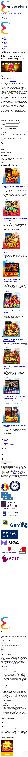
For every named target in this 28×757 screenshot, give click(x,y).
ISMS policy (3, 463)
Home (4, 36)
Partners (5, 42)
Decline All (3, 718)
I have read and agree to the (12, 138)
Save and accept (10, 718)
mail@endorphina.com (8, 450)
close (2, 648)
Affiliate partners (10, 444)
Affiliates (5, 39)
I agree (2, 162)
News (4, 43)
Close (2, 651)
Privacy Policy (18, 138)
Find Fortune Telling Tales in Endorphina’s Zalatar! (11, 280)
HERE (4, 113)
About (4, 37)
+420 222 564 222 (12, 13)
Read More (6, 199)
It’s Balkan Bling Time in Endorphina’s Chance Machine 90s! (15, 397)
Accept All (3, 737)
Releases (5, 51)
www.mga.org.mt (5, 477)
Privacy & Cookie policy (6, 462)
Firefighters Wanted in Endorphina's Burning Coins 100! (14, 340)
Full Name (3, 122)
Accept (6, 669)
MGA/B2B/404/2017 (17, 473)
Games (5, 38)
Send (2, 140)
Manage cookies (10, 737)
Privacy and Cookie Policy (14, 663)
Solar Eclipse (13, 81)
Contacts (5, 46)
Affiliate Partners (10, 41)
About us (5, 439)
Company (3, 125)
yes (2, 643)
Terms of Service (13, 136)
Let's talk (19, 13)
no (4, 643)
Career (4, 45)
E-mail (2, 124)
